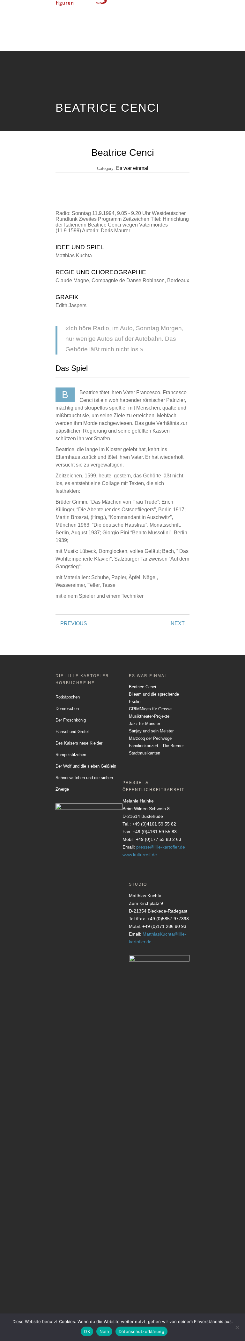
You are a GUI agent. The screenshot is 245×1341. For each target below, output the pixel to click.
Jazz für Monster (144, 723)
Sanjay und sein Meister (151, 731)
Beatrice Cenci (142, 686)
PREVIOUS (73, 623)
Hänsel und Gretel (72, 731)
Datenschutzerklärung (141, 1331)
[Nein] (237, 1327)
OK (87, 1331)
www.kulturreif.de (139, 854)
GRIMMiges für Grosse (150, 708)
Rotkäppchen (68, 697)
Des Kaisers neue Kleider (79, 743)
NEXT (178, 623)
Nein (104, 1331)
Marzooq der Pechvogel (151, 738)
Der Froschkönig (71, 720)
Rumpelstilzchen (71, 754)
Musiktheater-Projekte (149, 716)
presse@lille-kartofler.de (160, 847)
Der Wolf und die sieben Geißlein (86, 766)
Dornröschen (67, 708)
